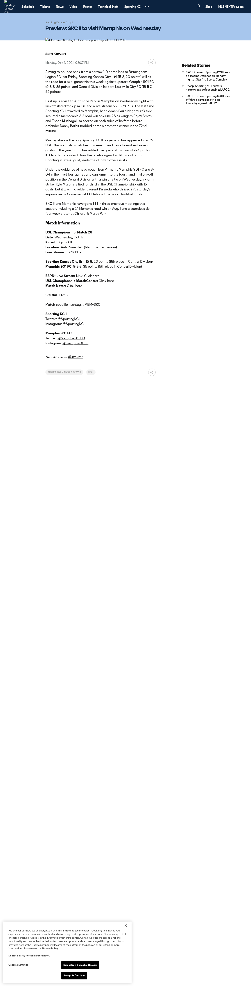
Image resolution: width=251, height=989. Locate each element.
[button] (147, 6)
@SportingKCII (69, 319)
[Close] (126, 926)
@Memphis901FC (71, 338)
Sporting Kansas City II (64, 372)
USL (90, 372)
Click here (91, 276)
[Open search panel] (198, 6)
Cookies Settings (18, 964)
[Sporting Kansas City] (10, 6)
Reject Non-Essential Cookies (80, 964)
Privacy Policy (50, 948)
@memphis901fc (75, 343)
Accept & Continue (74, 975)
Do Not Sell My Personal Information (28, 955)
